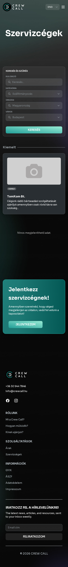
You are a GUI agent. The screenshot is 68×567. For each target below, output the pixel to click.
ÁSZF (9, 476)
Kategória (11, 88)
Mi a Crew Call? (15, 419)
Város (9, 112)
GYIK (9, 470)
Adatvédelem (14, 482)
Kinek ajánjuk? (14, 432)
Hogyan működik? (17, 425)
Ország (10, 100)
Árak (8, 448)
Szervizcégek (14, 454)
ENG (50, 7)
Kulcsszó (11, 76)
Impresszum (13, 489)
